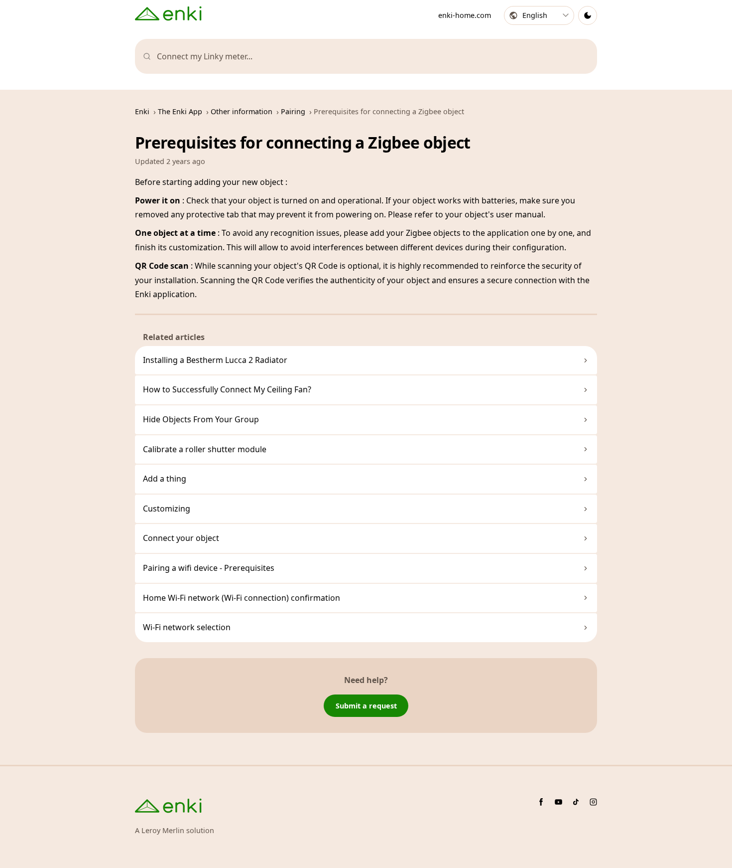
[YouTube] (558, 802)
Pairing (293, 111)
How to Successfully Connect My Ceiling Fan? (227, 389)
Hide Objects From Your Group (201, 419)
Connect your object (181, 537)
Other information (241, 111)
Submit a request (366, 705)
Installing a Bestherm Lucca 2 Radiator (215, 359)
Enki (142, 111)
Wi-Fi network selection (187, 627)
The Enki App (180, 111)
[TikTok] (576, 802)
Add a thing (164, 478)
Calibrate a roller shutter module (204, 449)
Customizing (166, 508)
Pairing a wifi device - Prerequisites (208, 567)
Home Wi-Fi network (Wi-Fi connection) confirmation (241, 597)
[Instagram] (593, 802)
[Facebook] (541, 802)
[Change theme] (587, 15)
